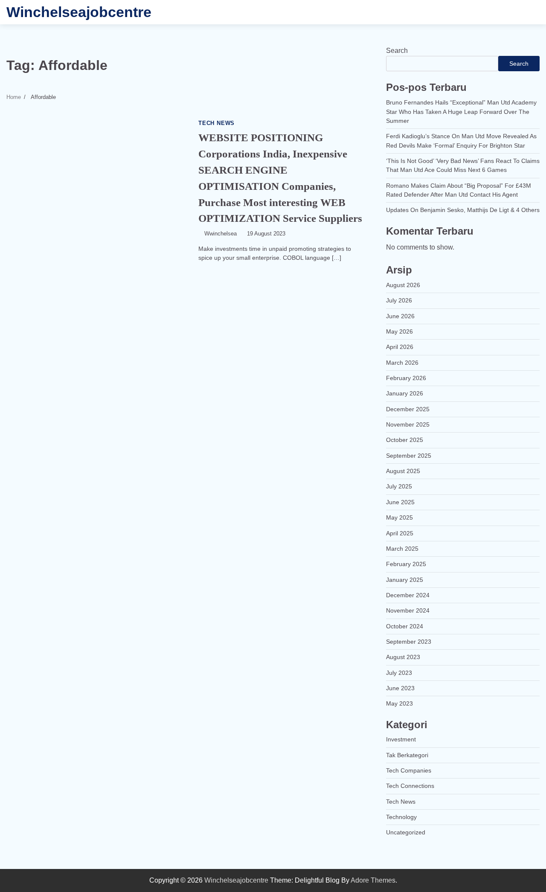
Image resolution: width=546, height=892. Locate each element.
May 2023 (399, 703)
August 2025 (403, 471)
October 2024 (404, 626)
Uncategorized (405, 832)
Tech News (216, 123)
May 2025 (399, 517)
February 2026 (406, 378)
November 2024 (408, 610)
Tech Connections (410, 785)
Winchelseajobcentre (78, 12)
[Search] (529, 12)
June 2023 (400, 688)
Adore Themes (373, 880)
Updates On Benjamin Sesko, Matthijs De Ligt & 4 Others (463, 209)
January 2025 (404, 579)
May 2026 (399, 331)
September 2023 (408, 641)
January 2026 (404, 393)
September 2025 (408, 455)
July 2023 (399, 672)
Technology (401, 817)
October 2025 (404, 439)
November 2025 (408, 424)
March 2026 (402, 362)
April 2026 (399, 346)
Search (397, 50)
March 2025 (402, 548)
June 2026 (400, 316)
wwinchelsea (220, 234)
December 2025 (408, 409)
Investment (401, 739)
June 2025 (400, 502)
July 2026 (399, 300)
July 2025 (399, 486)
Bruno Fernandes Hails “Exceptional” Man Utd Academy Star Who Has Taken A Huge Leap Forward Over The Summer (461, 111)
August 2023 (403, 657)
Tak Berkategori (407, 755)
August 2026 (403, 285)
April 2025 (399, 533)
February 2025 (406, 564)
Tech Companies (408, 770)
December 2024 (408, 595)
